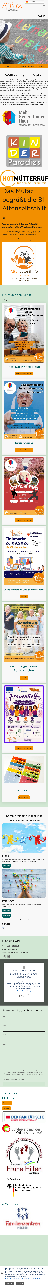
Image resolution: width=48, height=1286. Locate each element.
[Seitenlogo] (13, 6)
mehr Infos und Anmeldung (24, 520)
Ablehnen (20, 1283)
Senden (24, 1084)
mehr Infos (24, 678)
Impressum (6, 1108)
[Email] (44, 16)
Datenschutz (7, 1103)
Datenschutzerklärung (24, 991)
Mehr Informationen (24, 239)
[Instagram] (41, 16)
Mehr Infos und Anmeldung (24, 373)
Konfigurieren (37, 1278)
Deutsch (31, 2)
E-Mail (5, 1025)
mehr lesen (6, 865)
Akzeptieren (24, 996)
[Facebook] (39, 16)
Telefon (5, 1035)
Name (5, 1016)
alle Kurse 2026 (24, 797)
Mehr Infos (24, 596)
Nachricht (5, 1044)
